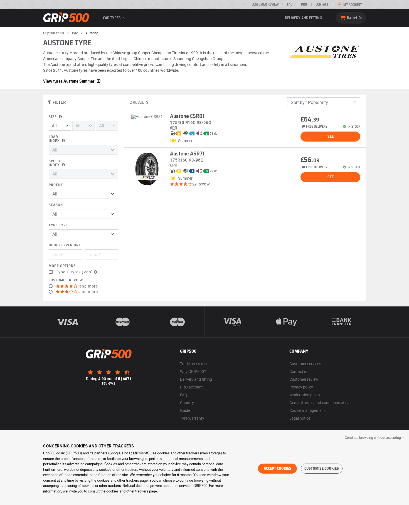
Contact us (298, 371)
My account (352, 4)
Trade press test (194, 363)
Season (56, 205)
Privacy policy (301, 387)
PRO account (191, 387)
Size (53, 117)
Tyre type (58, 225)
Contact (322, 4)
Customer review (265, 4)
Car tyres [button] (112, 18)
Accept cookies (277, 469)
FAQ (289, 4)
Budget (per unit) (66, 245)
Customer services (305, 363)
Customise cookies (321, 469)
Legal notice (299, 418)
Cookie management (307, 410)
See (330, 136)
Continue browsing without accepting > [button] (374, 437)
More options (62, 266)
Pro (304, 4)
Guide (185, 410)
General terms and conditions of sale (320, 402)
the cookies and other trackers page (128, 491)
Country (187, 402)
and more (88, 286)
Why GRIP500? (193, 371)
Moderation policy (304, 394)
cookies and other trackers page (122, 480)
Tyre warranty (192, 418)
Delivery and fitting (303, 18)
